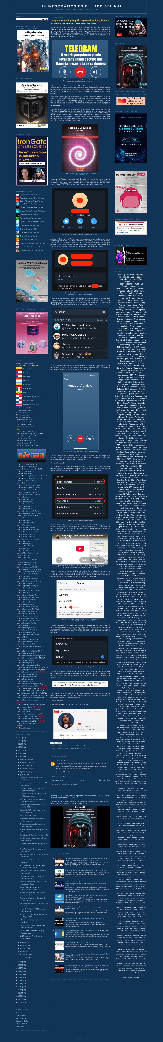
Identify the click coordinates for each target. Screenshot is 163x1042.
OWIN (127, 905)
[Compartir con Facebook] (58, 743)
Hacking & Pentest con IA (33, 476)
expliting (118, 951)
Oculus (132, 905)
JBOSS (119, 755)
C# (144, 713)
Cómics (120, 319)
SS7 (121, 765)
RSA (132, 515)
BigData (129, 340)
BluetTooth (139, 851)
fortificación (127, 382)
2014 (20, 977)
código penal (122, 825)
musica (122, 781)
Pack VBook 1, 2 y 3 (24, 438)
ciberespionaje (124, 370)
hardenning (134, 956)
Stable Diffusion (138, 639)
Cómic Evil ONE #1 (30, 583)
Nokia (126, 804)
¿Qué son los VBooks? (25, 431)
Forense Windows (28, 723)
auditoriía (120, 942)
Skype (128, 543)
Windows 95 (126, 732)
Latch (128, 298)
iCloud (124, 685)
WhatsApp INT (28, 508)
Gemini (120, 377)
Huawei (135, 877)
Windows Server (123, 352)
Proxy (125, 436)
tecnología (121, 548)
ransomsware (137, 739)
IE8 (132, 723)
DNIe (143, 538)
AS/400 (120, 842)
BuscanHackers (126, 692)
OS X (135, 566)
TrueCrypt (121, 706)
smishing (120, 975)
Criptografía (140, 331)
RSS (127, 482)
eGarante (137, 709)
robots (140, 436)
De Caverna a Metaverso (31, 511)
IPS (123, 795)
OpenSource (120, 503)
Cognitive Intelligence (126, 335)
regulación (120, 664)
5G (144, 664)
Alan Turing (134, 783)
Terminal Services (132, 438)
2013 (20, 980)
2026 (20, 738)
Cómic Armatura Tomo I (31, 590)
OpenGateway (123, 527)
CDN (134, 744)
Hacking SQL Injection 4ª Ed (33, 695)
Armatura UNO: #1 (30, 567)
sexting (144, 545)
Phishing (120, 347)
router (144, 739)
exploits (127, 419)
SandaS (143, 681)
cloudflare (121, 401)
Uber (135, 769)
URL (122, 930)
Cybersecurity (134, 499)
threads (128, 837)
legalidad (120, 452)
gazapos (143, 954)
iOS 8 (129, 958)
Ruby (139, 520)
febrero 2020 (24, 955)
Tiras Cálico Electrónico (32, 572)
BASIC (127, 646)
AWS (119, 604)
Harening (142, 874)
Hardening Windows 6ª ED (31, 705)
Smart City (136, 622)
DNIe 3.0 (133, 695)
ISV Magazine (130, 795)
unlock (125, 977)
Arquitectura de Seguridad (33, 485)
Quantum (141, 408)
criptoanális (119, 944)
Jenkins (118, 886)
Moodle (136, 676)
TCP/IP (144, 611)
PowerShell (120, 340)
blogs (119, 375)
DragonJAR (26, 369)
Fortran (143, 865)
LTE (132, 755)
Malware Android (29, 632)
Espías (118, 751)
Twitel (128, 494)
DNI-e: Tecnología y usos (31, 714)
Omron (138, 905)
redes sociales (122, 384)
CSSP (134, 853)
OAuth (127, 550)
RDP (122, 543)
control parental (122, 564)
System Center (123, 769)
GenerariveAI (129, 867)
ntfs (137, 963)
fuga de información (139, 464)
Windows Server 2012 (30, 686)
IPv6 (137, 363)
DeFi (138, 555)
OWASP (128, 578)
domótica (127, 615)
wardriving (128, 664)
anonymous (139, 627)
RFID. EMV (138, 912)
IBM (132, 480)
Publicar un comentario (58, 777)
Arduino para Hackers (30, 578)
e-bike (141, 776)
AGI (131, 839)
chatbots (124, 536)
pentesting (123, 279)
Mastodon (119, 611)
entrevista (139, 571)
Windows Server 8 (140, 937)
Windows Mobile (121, 613)
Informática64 (125, 501)
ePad (139, 944)
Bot (130, 583)
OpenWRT (121, 909)
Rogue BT (142, 809)
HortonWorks (136, 793)
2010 (20, 990)
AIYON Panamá (28, 401)
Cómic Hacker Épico (30, 642)
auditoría (124, 326)
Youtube (120, 359)
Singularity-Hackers (22, 1021)
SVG (122, 919)
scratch (142, 643)
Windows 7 (120, 356)
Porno (136, 653)
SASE (144, 914)
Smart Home (139, 550)
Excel (129, 433)
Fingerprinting (139, 303)
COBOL (138, 786)
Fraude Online (27, 707)
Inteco (141, 879)
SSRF (137, 681)
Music (144, 620)
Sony (143, 704)
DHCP (143, 746)
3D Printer (132, 538)
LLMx (127, 888)
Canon (144, 786)
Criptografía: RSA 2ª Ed (31, 670)
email (137, 629)
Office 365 (127, 534)
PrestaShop (120, 704)
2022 (20, 750)
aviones (122, 734)
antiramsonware (141, 940)
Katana (130, 886)
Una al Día (26, 712)
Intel (137, 587)
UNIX (122, 683)
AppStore (138, 690)
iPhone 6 (136, 779)
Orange (142, 727)
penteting (128, 781)
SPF (131, 527)
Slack (138, 767)
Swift (142, 814)
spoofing (140, 391)
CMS (127, 606)
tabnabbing (141, 975)
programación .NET (125, 487)
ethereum (132, 471)
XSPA (134, 641)
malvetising (120, 963)
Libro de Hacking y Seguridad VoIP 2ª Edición (83, 173)
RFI (122, 622)
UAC (141, 424)
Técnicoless (139, 417)
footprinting (139, 457)
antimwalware (141, 821)
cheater (136, 774)
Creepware (136, 746)
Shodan (134, 387)
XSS (131, 359)
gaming (128, 415)
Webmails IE (120, 935)
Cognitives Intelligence (123, 650)
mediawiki (127, 963)
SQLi (126, 485)
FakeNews (126, 447)
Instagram (141, 452)
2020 (20, 756)
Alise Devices (142, 783)
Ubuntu (124, 398)
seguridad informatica (137, 972)
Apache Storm (133, 844)
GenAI (127, 300)
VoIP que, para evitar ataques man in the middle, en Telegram (80, 116)
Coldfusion (120, 718)
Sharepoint (142, 590)
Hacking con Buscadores (31, 709)
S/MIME (126, 681)
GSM (142, 487)
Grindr (135, 872)
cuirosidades (127, 944)
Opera (140, 566)
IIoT (145, 877)
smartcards (136, 781)
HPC (118, 874)
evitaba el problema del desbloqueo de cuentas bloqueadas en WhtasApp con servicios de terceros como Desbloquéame (80, 527)
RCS (144, 807)
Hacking (121, 274)
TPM (145, 926)
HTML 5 (135, 697)
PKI (140, 597)
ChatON (119, 856)
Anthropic (131, 690)
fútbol (142, 629)
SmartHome (135, 431)
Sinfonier (132, 485)
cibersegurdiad (136, 823)
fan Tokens (129, 426)
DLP (142, 618)
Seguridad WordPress (30, 623)
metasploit (128, 333)
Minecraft (120, 898)
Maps (125, 699)
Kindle (136, 886)
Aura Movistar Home (132, 849)
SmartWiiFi (119, 923)
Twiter (130, 928)
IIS (128, 387)
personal (121, 317)
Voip (79, 748)
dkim (142, 527)
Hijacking (129, 440)
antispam (142, 503)
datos (137, 454)
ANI (139, 839)
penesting (118, 965)
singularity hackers (122, 457)
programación (131, 356)
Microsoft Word (127, 676)
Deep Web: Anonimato (31, 634)
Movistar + (135, 380)
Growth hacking (127, 697)
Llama (136, 440)
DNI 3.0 (132, 858)
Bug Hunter (28, 464)
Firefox (127, 373)
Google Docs (120, 872)
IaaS (136, 795)
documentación (122, 471)
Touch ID (131, 816)
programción (133, 970)
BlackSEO (137, 478)
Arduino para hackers (31, 436)
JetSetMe (124, 886)
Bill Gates (140, 646)
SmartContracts (128, 396)
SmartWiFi (121, 494)
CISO (144, 529)
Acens (125, 713)
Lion (139, 620)
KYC (136, 797)
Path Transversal (134, 804)
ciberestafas (123, 424)
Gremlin (123, 653)
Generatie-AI (137, 790)
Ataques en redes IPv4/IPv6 (33, 693)
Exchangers (143, 863)
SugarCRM (135, 926)
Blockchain (140, 335)
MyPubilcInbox (121, 678)
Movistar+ (127, 450)
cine (144, 450)
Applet (139, 713)
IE (143, 753)
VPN (136, 468)
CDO (140, 466)
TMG (140, 926)
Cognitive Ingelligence (136, 648)
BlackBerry (121, 648)
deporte (119, 615)
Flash (124, 790)
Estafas (142, 321)
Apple (129, 305)
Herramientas (141, 349)
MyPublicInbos (122, 900)
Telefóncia (120, 928)
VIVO (130, 683)
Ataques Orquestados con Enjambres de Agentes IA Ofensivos (87, 966)
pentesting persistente (137, 552)
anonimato (122, 443)
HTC (122, 874)
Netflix (121, 550)
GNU (124, 620)
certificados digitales (127, 545)
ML (129, 496)
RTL (132, 762)
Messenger (140, 548)
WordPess (119, 940)
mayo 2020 (24, 945)
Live (128, 725)
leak (144, 401)
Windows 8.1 (125, 562)
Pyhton (125, 730)
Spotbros (118, 926)
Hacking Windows (29, 602)
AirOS (132, 842)
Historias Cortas (28, 499)
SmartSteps (122, 814)
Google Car (132, 718)
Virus (118, 562)
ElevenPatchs (120, 863)
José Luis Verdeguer (81, 174)
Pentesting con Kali (31, 434)
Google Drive (141, 718)
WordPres (126, 940)
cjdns (142, 823)
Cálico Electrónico (24, 417)
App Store (123, 594)
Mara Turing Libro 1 (30, 536)
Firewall (134, 447)
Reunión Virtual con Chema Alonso (32, 198)
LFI (143, 608)
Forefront (123, 576)
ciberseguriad (134, 942)
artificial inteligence (121, 774)
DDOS (134, 573)
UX (126, 683)
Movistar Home (140, 342)
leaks (126, 583)
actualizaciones (133, 772)
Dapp (119, 748)
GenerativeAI (123, 328)
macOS (121, 473)
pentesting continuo (132, 643)
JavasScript (143, 884)
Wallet (137, 657)
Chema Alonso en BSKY (28, 229)
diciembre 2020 (25, 759)
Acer (128, 842)
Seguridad (142, 559)
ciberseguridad (125, 284)
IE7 (140, 608)
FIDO (118, 865)
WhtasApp (128, 935)
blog (142, 366)
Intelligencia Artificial (126, 884)
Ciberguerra (28, 483)
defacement (130, 662)
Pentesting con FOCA (30, 658)
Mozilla (142, 676)
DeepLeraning (122, 860)
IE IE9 (140, 361)
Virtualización (121, 641)
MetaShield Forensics (123, 727)
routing (119, 741)
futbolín (137, 954)
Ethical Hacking (29, 440)
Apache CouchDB (122, 844)
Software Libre (138, 382)
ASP (119, 667)
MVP (128, 576)
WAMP (143, 930)
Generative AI (122, 363)
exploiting (135, 370)
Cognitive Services (136, 338)
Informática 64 (130, 508)
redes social (122, 972)
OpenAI (131, 394)
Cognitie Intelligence (140, 716)
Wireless (138, 396)
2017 (20, 968)
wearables (134, 837)
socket (126, 975)
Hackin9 (121, 723)
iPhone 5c (136, 830)
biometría (121, 426)
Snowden (131, 923)
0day (126, 506)
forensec (136, 951)
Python (132, 326)
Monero (130, 699)
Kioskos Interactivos (138, 671)
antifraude (143, 683)
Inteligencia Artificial (131, 282)
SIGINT (124, 916)
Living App (119, 412)
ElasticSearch (140, 860)
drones (124, 529)
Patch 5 (135, 909)
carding (124, 660)
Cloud (119, 403)
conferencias (135, 286)
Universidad (120, 312)
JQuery (136, 884)
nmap (117, 632)
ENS (144, 517)
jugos (144, 961)
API (139, 475)
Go (119, 653)
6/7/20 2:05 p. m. (63, 772)
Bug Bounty (27, 541)
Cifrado (118, 349)
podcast (125, 375)
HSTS (128, 636)
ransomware (120, 464)
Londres (133, 891)
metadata (133, 389)
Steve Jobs (131, 569)
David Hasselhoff (140, 564)
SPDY (129, 916)
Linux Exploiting (28, 660)
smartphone (120, 440)
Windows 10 (139, 377)
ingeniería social (131, 522)
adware (138, 450)
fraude (136, 340)
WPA (119, 732)
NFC (134, 524)
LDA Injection (143, 886)
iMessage (121, 643)
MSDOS (119, 597)
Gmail (134, 373)
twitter (119, 331)
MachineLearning (140, 800)
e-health (143, 580)
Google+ (118, 697)
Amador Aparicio (75, 456)
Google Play (121, 394)
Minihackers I (28, 473)
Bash (118, 692)
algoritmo (123, 571)
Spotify (129, 503)
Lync (144, 891)
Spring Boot (27, 576)
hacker (134, 494)
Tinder (126, 657)
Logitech (127, 891)
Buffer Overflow (126, 634)
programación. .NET (122, 970)
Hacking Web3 (28, 502)
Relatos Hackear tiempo (31, 530)
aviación (141, 732)
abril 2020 (23, 948)
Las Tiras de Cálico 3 (31, 490)
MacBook (126, 597)
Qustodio (139, 807)
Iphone (120, 300)
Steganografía (141, 655)
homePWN (129, 830)
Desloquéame (68, 566)
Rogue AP (119, 681)
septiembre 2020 (26, 768)
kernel (138, 545)
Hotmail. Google (126, 877)
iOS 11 (124, 958)
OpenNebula (142, 907)
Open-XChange (126, 907)
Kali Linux (135, 433)
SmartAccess (126, 921)
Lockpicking (124, 800)
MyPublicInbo (141, 898)
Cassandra (141, 853)
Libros (133, 289)
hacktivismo (141, 471)
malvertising (131, 711)
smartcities (131, 632)
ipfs (125, 832)
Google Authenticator (123, 541)
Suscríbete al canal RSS (28, 240)
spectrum (131, 975)
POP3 (129, 760)
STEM (117, 919)
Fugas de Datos (130, 452)
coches (136, 580)
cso (123, 662)
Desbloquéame (87, 571)
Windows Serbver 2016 (137, 818)
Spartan (143, 923)
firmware (129, 951)
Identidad (134, 300)
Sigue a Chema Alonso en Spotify (31, 218)
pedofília (142, 963)
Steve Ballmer (126, 926)
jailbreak (120, 389)
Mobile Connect (137, 576)
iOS (127, 317)
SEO (126, 475)
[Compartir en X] (56, 743)
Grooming (121, 671)
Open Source (125, 361)
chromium (143, 774)
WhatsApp (85, 748)
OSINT (25, 550)
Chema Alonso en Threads (28, 215)
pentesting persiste (141, 965)
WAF (142, 599)
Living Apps (129, 377)
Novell (130, 653)
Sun (133, 534)
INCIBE (119, 795)
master (142, 615)
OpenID (135, 907)
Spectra (142, 310)
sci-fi (143, 536)
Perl (130, 702)
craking (142, 942)
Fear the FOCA (23, 412)
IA (134, 279)
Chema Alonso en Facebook (29, 232)
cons (143, 380)
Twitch (140, 816)
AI (130, 279)
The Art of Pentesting (30, 492)
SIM (129, 559)
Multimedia (120, 578)
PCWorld (132, 408)
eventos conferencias (138, 949)
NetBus (132, 902)
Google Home (131, 557)
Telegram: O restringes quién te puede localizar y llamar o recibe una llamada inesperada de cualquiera (79, 22)
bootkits (119, 685)
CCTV (129, 744)
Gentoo (144, 751)
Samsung (128, 639)
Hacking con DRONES (31, 609)
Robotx (139, 914)
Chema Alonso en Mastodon (29, 225)
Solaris (137, 923)
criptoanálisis (135, 513)
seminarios (119, 690)
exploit (133, 361)
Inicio (82, 780)
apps (141, 438)
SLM (136, 590)
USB (117, 522)
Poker (141, 760)
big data (120, 333)
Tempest (119, 580)
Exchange (125, 751)
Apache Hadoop (133, 667)
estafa (134, 947)
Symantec (118, 816)
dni (141, 734)
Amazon (128, 412)
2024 (20, 744)
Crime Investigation (30, 611)
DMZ (141, 606)
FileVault (129, 865)
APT (134, 429)
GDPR (129, 524)
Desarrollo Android (29, 672)
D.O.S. (125, 555)
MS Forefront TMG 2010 (30, 719)
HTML (120, 485)
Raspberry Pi (27, 548)
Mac (127, 466)
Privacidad (63, 748)
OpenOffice (142, 510)
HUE (130, 793)
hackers (140, 298)
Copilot (131, 669)
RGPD (118, 914)
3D (130, 573)
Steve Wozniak (135, 611)
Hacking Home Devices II (33, 478)
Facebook (129, 319)
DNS (139, 373)
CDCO (121, 669)
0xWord (18, 1013)
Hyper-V (130, 753)
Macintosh (134, 725)
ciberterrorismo (122, 592)
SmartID (143, 622)
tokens (137, 359)
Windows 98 (136, 935)
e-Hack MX (26, 389)
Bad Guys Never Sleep (28, 815)
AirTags (127, 783)
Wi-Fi (128, 641)
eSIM (126, 828)
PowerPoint (119, 762)
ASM (123, 618)
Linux (142, 300)
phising (134, 835)
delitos (138, 662)
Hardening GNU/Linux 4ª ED (33, 667)
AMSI (121, 783)
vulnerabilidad (136, 741)
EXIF (137, 788)
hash (136, 737)
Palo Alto (135, 760)
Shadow (120, 767)
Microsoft (123, 324)
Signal (125, 767)
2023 (20, 747)
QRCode (126, 762)
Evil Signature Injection (131, 863)
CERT (133, 786)
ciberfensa (127, 823)
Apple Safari (132, 594)
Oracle (137, 394)
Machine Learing (140, 893)
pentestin (142, 685)
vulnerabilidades (128, 517)
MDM (118, 674)
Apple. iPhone (136, 846)
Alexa (130, 478)
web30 (136, 664)
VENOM (137, 930)
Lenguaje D (133, 888)
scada (130, 529)
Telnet (126, 928)
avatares (143, 613)
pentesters (129, 473)
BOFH (133, 646)
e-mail (142, 317)
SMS (119, 382)
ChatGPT (134, 317)
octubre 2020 (25, 765)
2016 (20, 971)
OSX (120, 760)
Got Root (26, 625)
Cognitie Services (140, 856)
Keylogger (142, 797)
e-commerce (140, 515)
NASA (127, 902)
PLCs (117, 622)
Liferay (140, 888)
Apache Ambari (140, 842)
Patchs (126, 702)
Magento (124, 674)
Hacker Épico (28, 681)
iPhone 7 (143, 830)
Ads (117, 594)
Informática (129, 879)
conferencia (120, 410)
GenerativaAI (120, 870)
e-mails (120, 506)
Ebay (141, 788)
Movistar (140, 345)
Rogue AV (135, 809)
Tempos (128, 310)
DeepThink (135, 748)
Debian (119, 515)
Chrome (136, 415)
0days (139, 632)
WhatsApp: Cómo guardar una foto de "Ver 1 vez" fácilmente (86, 870)
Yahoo (126, 499)
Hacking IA (28, 466)
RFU (144, 912)
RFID (141, 587)
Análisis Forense (29, 600)
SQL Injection (135, 328)
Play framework (120, 807)
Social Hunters (28, 518)
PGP (127, 520)
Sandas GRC (129, 704)
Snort (125, 923)
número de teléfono (126, 739)
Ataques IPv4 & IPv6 (31, 443)
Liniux (121, 891)
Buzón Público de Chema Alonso (31, 201)
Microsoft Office (130, 510)
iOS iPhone (136, 958)
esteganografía (140, 445)
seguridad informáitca (138, 688)
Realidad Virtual (121, 590)
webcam (134, 482)
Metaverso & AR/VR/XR (31, 494)
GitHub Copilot (129, 587)
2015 (20, 974)
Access (119, 713)
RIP (122, 914)
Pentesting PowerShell (31, 639)
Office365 (140, 524)
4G (120, 618)
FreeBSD (121, 867)
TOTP (129, 459)
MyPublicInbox (21, 1015)
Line (118, 800)
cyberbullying (120, 601)
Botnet (128, 464)
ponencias (129, 968)
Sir (140, 919)
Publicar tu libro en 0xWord (25, 363)
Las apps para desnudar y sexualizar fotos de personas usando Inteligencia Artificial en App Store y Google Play (87, 859)
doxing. (135, 944)
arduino (126, 513)
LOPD (122, 466)
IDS (136, 608)
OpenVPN (119, 702)
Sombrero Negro (28, 522)
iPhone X (119, 832)
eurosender (121, 949)
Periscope (141, 909)
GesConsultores (130, 870)
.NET (119, 387)
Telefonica (119, 657)
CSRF (128, 548)
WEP (119, 818)
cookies (131, 629)
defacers (135, 776)
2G (141, 664)
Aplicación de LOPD (29, 721)
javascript (141, 403)
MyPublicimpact (21, 1018)
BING (143, 363)
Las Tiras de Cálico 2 (31, 516)
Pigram (135, 702)
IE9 (126, 566)
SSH (144, 520)
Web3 (132, 331)
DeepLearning (139, 473)
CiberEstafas (27, 525)
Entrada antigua (104, 780)
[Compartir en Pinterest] (60, 743)
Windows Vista (128, 349)
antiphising (142, 772)
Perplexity (119, 475)
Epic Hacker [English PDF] (32, 651)
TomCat (125, 816)
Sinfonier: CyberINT (30, 630)
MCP (136, 755)
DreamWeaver (131, 860)
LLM (133, 298)
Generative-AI (139, 319)
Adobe (125, 604)
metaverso (141, 419)
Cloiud (132, 856)
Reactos (137, 762)
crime (137, 734)
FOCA (134, 310)
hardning (141, 956)
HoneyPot (128, 671)
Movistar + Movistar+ (129, 898)
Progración (120, 912)
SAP (117, 765)
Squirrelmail (130, 814)
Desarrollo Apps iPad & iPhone (34, 691)
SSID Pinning (141, 916)
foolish (138, 536)
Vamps (127, 706)
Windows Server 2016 (31, 445)
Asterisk (123, 786)
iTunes (118, 961)
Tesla (117, 683)
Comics (129, 303)
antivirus (120, 513)
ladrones (118, 711)
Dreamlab (26, 377)
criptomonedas (132, 354)
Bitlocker (141, 667)
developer (130, 410)
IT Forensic (26, 385)
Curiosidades (136, 277)
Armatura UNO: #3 (30, 562)
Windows (121, 303)
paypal (144, 662)
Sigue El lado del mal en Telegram (31, 204)
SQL (143, 730)
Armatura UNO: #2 (30, 564)
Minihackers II (29, 471)
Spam (125, 331)
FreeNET (129, 790)
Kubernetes (27, 520)
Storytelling (27, 506)
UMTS (132, 657)
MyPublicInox (141, 900)
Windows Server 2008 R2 (124, 821)
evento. (128, 949)
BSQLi (119, 555)
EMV (126, 718)
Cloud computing (140, 368)
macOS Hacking (29, 614)
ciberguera (128, 776)
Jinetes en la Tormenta (31, 539)
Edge (121, 566)
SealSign (142, 578)
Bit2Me (135, 443)
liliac (129, 832)
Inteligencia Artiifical (127, 797)
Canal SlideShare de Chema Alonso (32, 243)
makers (131, 461)
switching (139, 711)
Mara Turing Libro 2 (30, 534)
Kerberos (119, 699)
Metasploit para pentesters (35, 684)
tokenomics (120, 368)
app (119, 536)
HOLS (124, 753)
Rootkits (126, 611)
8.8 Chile (25, 373)
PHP (127, 389)
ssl (145, 436)
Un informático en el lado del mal (82, 6)
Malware (139, 293)
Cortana (120, 695)
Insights (136, 879)
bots (134, 436)
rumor (128, 972)
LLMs (129, 312)
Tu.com (134, 496)
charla (135, 459)
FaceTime (141, 695)
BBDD (144, 690)
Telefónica (141, 289)
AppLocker (142, 844)
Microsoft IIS (135, 727)
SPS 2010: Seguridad (29, 716)
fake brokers (141, 828)
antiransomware (123, 552)
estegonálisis (141, 947)
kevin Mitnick (133, 592)
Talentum (142, 422)
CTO (134, 692)
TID (133, 450)
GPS (124, 387)
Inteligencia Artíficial (133, 881)
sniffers (118, 517)
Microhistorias (28, 679)
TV (131, 599)
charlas (131, 293)
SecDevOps (122, 569)
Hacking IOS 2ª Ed (29, 663)
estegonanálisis (122, 737)
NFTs (132, 454)
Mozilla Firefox (130, 489)
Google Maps (120, 636)
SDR (138, 730)
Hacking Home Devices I (32, 488)
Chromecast (122, 788)
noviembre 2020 (26, 762)
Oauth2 (120, 534)
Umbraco (127, 930)
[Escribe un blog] (54, 743)
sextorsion (142, 601)
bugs (143, 347)
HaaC (130, 620)
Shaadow (143, 765)
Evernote (118, 790)
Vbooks (136, 599)
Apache (129, 368)
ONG (125, 559)
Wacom (120, 933)
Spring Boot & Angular (31, 586)
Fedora (138, 751)
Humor (142, 291)
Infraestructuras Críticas (31, 620)
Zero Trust (134, 732)
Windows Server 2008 (138, 625)
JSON (136, 723)
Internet (122, 307)
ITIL (123, 879)
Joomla (139, 508)
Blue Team (142, 522)
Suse (143, 767)
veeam (130, 977)
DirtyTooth (121, 524)
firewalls (143, 709)
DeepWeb (141, 573)
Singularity (132, 767)
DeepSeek (123, 468)
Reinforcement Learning (123, 809)
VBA (132, 930)
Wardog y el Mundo (30, 674)
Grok (129, 720)
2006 (20, 1002)
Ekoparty (25, 381)
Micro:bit (139, 758)
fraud (117, 830)
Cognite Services (128, 716)
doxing (118, 529)
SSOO (142, 811)
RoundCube (121, 811)
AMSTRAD (137, 529)
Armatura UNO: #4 (30, 560)
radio (119, 422)
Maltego (141, 725)
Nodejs (144, 699)
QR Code (142, 678)
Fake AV (131, 751)
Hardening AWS (28, 504)
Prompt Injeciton (128, 912)
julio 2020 (23, 775)
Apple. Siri (128, 846)
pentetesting (121, 968)
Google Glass (123, 720)
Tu (136, 816)
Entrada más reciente (57, 780)
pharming (128, 835)
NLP (121, 804)
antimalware (134, 384)
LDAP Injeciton (120, 888)
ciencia (118, 662)
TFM (130, 769)
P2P (141, 492)
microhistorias (122, 408)
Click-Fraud (142, 634)
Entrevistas (127, 314)
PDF (130, 436)
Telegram (72, 748)
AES (125, 690)
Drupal (143, 650)
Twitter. (136, 928)
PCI (125, 760)
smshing (144, 781)
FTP (132, 585)
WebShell (141, 933)
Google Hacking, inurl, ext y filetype (77, 942)
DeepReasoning (123, 608)
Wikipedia (136, 683)
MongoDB (137, 699)
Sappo (133, 655)
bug (143, 328)
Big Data (26, 497)
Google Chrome (124, 380)
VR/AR (138, 480)
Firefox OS (136, 865)
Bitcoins (136, 366)
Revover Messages (130, 914)
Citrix (138, 410)
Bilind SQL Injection (128, 851)
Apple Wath (120, 846)
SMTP (121, 639)
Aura (135, 321)
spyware (142, 592)
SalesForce (127, 765)
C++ (145, 851)
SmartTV (126, 403)
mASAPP (135, 685)
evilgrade (130, 779)
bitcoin (133, 352)
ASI (124, 842)
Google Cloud (126, 531)
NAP (117, 804)
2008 (20, 996)
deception (129, 709)
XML (138, 706)
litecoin (124, 711)
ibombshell (135, 615)
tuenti (143, 513)
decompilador (131, 825)
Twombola (142, 928)
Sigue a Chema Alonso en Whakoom (32, 211)
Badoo (141, 849)
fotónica (130, 737)
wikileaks (142, 482)
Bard (137, 492)
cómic (131, 468)
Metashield (120, 510)
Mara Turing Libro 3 (30, 532)
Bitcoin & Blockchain (30, 616)
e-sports (129, 601)
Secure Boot (135, 765)
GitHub (123, 496)
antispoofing (141, 641)
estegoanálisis (122, 573)
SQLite (135, 559)
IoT (144, 373)
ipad (126, 359)
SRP (134, 916)
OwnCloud (128, 909)
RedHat (130, 590)
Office (129, 422)
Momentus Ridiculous (139, 531)
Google (125, 286)
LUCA (119, 321)
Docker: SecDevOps (30, 595)
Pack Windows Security (25, 424)
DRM (128, 788)
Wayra (133, 403)
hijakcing (118, 958)
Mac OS (132, 893)
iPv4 (140, 401)
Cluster (25, 637)
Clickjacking (134, 606)
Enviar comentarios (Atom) (69, 784)
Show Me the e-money (31, 553)
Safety (131, 919)
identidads (132, 961)
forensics (122, 492)
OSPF (118, 905)
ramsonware (141, 970)
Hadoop (134, 636)
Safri (136, 919)
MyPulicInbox (120, 902)
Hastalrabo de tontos (138, 541)
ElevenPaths (132, 291)
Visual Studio (128, 580)
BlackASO (123, 744)
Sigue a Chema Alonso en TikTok (31, 207)
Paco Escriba (60, 760)
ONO (144, 902)
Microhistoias (132, 802)
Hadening (135, 874)
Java (124, 422)
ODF (132, 457)
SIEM (119, 916)
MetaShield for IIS (122, 802)
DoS (131, 608)
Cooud (122, 858)
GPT (131, 375)
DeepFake (136, 650)
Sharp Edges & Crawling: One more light (34, 835)
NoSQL (135, 678)
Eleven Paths (138, 305)
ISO (120, 879)
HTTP (144, 412)
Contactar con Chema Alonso (30, 195)
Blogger (138, 517)
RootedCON (132, 730)
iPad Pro (143, 958)
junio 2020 (24, 942)
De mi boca (139, 858)
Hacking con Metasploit (31, 597)
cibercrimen (128, 342)
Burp (128, 786)
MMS (127, 893)
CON (143, 359)
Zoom (123, 709)
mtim (133, 963)
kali (137, 398)
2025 (20, 741)
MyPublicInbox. (131, 900)
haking (122, 830)
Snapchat (137, 704)
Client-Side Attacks (30, 604)
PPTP (144, 636)
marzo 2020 (24, 952)
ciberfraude (120, 776)
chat (142, 485)
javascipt (141, 737)
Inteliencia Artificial (121, 881)
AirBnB (143, 741)
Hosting (127, 723)
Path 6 (119, 730)
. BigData (141, 837)
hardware (129, 347)
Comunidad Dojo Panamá (31, 397)
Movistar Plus (124, 454)
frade (141, 951)
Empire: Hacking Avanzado (32, 569)
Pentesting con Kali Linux (32, 665)
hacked (142, 405)
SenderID (128, 622)
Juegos (131, 363)
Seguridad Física (124, 366)
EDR (135, 669)
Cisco (134, 634)
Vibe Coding (125, 625)
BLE (138, 538)
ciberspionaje (122, 629)
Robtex (144, 762)
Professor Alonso (24, 415)
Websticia (140, 569)
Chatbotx (125, 856)
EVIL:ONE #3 (29, 546)
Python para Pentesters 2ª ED (33, 646)
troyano (136, 487)
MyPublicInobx (141, 802)
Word (134, 821)
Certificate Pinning (133, 618)
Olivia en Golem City (32, 480)
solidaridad (121, 837)
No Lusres (139, 902)
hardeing (126, 956)
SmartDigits (134, 921)
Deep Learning (124, 345)
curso (140, 459)
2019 (20, 962)
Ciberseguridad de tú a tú (32, 513)
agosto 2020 (24, 772)
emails (129, 947)
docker (119, 419)
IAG (141, 697)
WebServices (120, 772)
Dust (123, 482)
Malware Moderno (29, 527)
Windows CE (126, 818)
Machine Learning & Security (33, 581)
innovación (123, 338)
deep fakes (130, 571)
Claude (137, 426)
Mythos (129, 678)
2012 (20, 984)
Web (130, 933)
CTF (126, 669)
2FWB (121, 646)
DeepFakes (142, 356)
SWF (126, 919)
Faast (144, 410)
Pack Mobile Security (24, 422)
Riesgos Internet (29, 588)
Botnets (121, 438)
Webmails (140, 489)
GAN (133, 548)
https (133, 419)
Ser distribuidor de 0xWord (25, 408)
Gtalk (119, 753)
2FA (141, 354)
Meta (130, 566)
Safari (127, 599)
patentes (124, 632)
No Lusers (131, 307)
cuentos (131, 536)
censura (131, 660)
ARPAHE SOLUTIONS (30, 405)
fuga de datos (140, 375)
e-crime (131, 398)
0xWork (120, 839)
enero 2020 (24, 958)
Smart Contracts (136, 543)
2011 (20, 987)
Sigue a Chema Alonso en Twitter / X (32, 222)
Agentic (118, 447)
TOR (118, 445)
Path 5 (133, 520)
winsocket (136, 977)
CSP (130, 853)
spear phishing (122, 538)
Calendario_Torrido (123, 480)
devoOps (138, 825)
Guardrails (136, 720)
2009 (20, 993)
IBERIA (140, 877)
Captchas (136, 506)
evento (130, 564)
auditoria (120, 823)
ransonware (141, 835)
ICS (135, 620)
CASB (120, 853)
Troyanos (129, 417)
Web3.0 (133, 706)
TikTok (136, 527)
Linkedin (121, 489)
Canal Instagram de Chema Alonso (32, 250)
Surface (137, 814)
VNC (145, 816)
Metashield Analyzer (129, 758)
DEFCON (132, 555)
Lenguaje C (122, 725)
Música (142, 333)
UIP (118, 930)
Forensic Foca (140, 585)
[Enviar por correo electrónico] (51, 743)
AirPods (124, 667)
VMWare (140, 769)
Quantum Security (30, 469)
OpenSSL (134, 597)
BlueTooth (136, 412)
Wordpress (122, 391)
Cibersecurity (141, 692)
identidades (124, 961)
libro (141, 370)
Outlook (135, 578)
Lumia (139, 891)
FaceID (141, 669)
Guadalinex (142, 872)
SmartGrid (142, 921)
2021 (20, 753)
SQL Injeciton (134, 811)
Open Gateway (136, 501)
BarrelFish (119, 851)
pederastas (135, 832)
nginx (117, 739)
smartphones (126, 741)
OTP (117, 543)
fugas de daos (130, 954)
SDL (128, 811)
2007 (20, 999)
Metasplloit (137, 895)
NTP (144, 758)
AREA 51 (25, 393)
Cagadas (118, 716)
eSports (123, 779)
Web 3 (135, 933)
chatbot (124, 445)
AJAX (135, 839)
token (129, 429)
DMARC (127, 695)
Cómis (127, 858)
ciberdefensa (139, 660)
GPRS (142, 384)
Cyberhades (20, 1026)
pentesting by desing (124, 688)
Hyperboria (138, 753)
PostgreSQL (142, 702)
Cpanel (129, 746)
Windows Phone (133, 613)
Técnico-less (133, 424)
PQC (131, 550)
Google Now (129, 872)
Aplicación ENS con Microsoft (33, 698)
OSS (122, 905)
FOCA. (123, 865)
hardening (122, 296)
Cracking (142, 387)
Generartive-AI (139, 867)
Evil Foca (143, 443)
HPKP (125, 793)
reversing (133, 475)
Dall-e (132, 788)
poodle (136, 968)
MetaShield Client (134, 674)
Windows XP (122, 405)
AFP (117, 783)
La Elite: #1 (28, 555)
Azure (129, 443)
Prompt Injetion (130, 807)
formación (121, 291)
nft (142, 454)
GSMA (121, 587)
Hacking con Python (30, 644)
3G (130, 506)
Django (142, 748)
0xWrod (126, 839)
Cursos (123, 293)
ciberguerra (133, 405)
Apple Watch (132, 713)
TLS (118, 625)
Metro (143, 895)
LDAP (124, 429)
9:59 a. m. (81, 745)
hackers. (120, 956)
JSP (145, 697)
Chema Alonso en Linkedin (28, 236)
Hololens (118, 877)
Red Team (26, 592)
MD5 (118, 893)
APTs (145, 711)
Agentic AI (130, 492)
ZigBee (133, 940)
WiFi (133, 345)
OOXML (126, 431)
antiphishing (141, 534)
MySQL (142, 389)
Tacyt (135, 422)
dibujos (131, 445)
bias (122, 522)
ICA (140, 636)
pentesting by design (128, 965)
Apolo (117, 786)
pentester (138, 461)
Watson (126, 933)
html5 (135, 601)
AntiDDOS (132, 604)
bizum (130, 774)
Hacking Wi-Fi (28, 544)
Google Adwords (140, 870)
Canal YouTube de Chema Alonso (31, 247)
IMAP (143, 793)
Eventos (130, 274)
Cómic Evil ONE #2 (31, 574)
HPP (142, 720)
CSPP (118, 531)
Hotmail (143, 499)
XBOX (135, 503)
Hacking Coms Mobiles (31, 700)
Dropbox (119, 620)
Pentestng (143, 804)
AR (143, 839)
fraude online (132, 401)
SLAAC (126, 655)
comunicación (130, 734)
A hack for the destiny (30, 606)
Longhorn (131, 800)
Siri (138, 485)
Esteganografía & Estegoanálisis (34, 656)
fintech (124, 951)
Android (122, 305)
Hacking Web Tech (29, 628)
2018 (20, 965)
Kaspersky (126, 755)
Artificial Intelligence (135, 296)
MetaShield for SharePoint (125, 895)
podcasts (119, 373)
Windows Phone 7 (128, 937)
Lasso (142, 723)
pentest (121, 298)
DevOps (126, 515)
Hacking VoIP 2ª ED (30, 677)
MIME (122, 893)
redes (139, 326)
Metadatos (137, 312)
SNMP (132, 681)
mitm (136, 333)
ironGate (139, 961)
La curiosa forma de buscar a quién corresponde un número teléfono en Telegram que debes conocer (85, 896)
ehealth (120, 583)
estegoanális (132, 828)
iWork (129, 685)
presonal (141, 968)
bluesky (127, 942)
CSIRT (125, 853)
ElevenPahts (142, 594)
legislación (133, 466)
